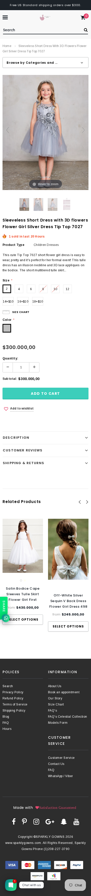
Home (7, 46)
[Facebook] (13, 821)
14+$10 (8, 301)
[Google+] (50, 821)
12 (67, 289)
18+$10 (37, 301)
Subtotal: (10, 379)
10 (55, 289)
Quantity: (10, 358)
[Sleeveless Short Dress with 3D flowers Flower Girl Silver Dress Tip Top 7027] (66, 204)
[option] (23, 572)
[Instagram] (36, 821)
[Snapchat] (64, 821)
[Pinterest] (24, 821)
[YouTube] (76, 821)
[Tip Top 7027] (24, 204)
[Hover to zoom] (45, 132)
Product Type (13, 245)
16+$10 (22, 301)
